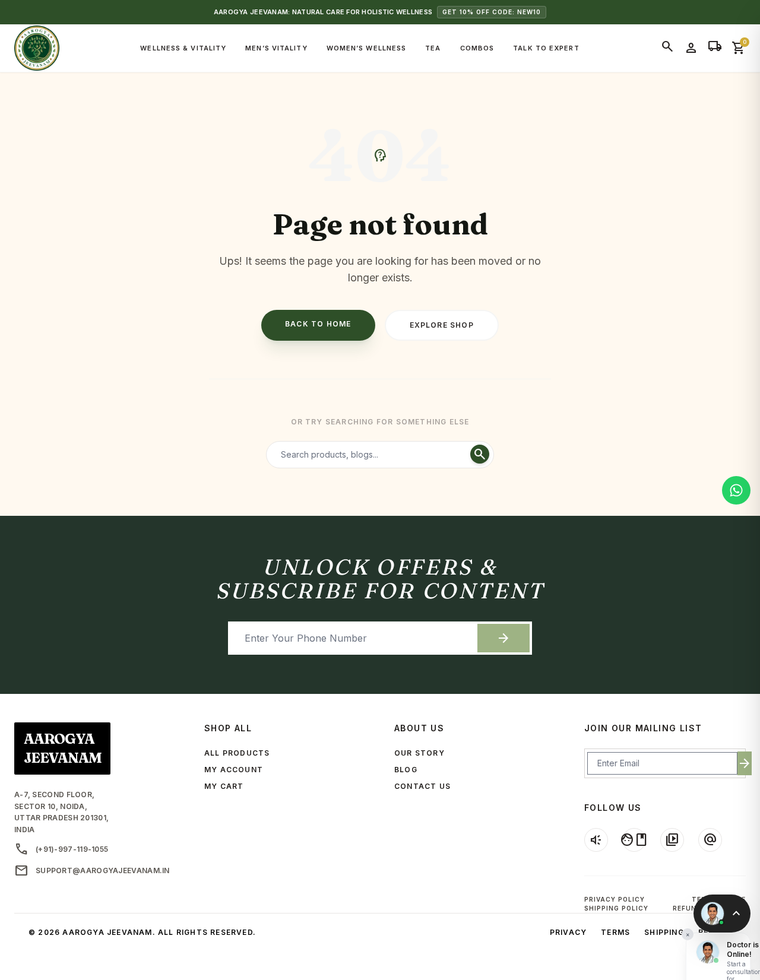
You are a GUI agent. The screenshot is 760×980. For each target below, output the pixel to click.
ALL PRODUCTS (237, 753)
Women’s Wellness (367, 48)
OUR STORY (419, 753)
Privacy (568, 932)
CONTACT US (422, 786)
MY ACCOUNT (233, 769)
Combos (477, 48)
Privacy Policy (614, 899)
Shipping (664, 932)
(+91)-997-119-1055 (61, 849)
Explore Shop (442, 325)
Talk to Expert (546, 48)
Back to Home (318, 323)
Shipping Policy (616, 908)
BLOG (405, 769)
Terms (615, 932)
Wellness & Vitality (183, 48)
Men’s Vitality (276, 48)
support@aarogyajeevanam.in (92, 871)
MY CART (223, 786)
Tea (433, 48)
